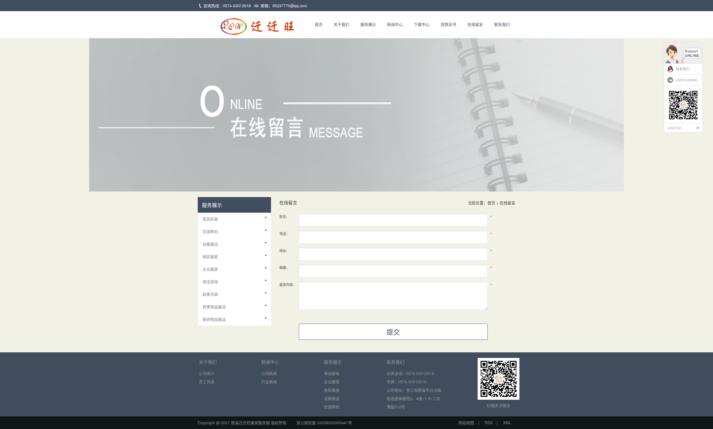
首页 (319, 24)
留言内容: (286, 284)
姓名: (283, 216)
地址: (283, 250)
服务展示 (368, 24)
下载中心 (421, 24)
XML (507, 422)
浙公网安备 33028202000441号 (322, 422)
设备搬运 (332, 398)
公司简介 (206, 373)
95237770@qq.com (289, 5)
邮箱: (283, 267)
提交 (393, 331)
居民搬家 (332, 390)
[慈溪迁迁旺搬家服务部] (249, 24)
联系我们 (502, 24)
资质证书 (448, 24)
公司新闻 (269, 373)
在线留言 (475, 24)
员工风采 (206, 381)
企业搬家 (332, 381)
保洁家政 (332, 373)
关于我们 (341, 24)
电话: (283, 233)
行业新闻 (269, 381)
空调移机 (332, 406)
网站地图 (466, 422)
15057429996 (686, 80)
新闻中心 (395, 24)
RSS (488, 422)
